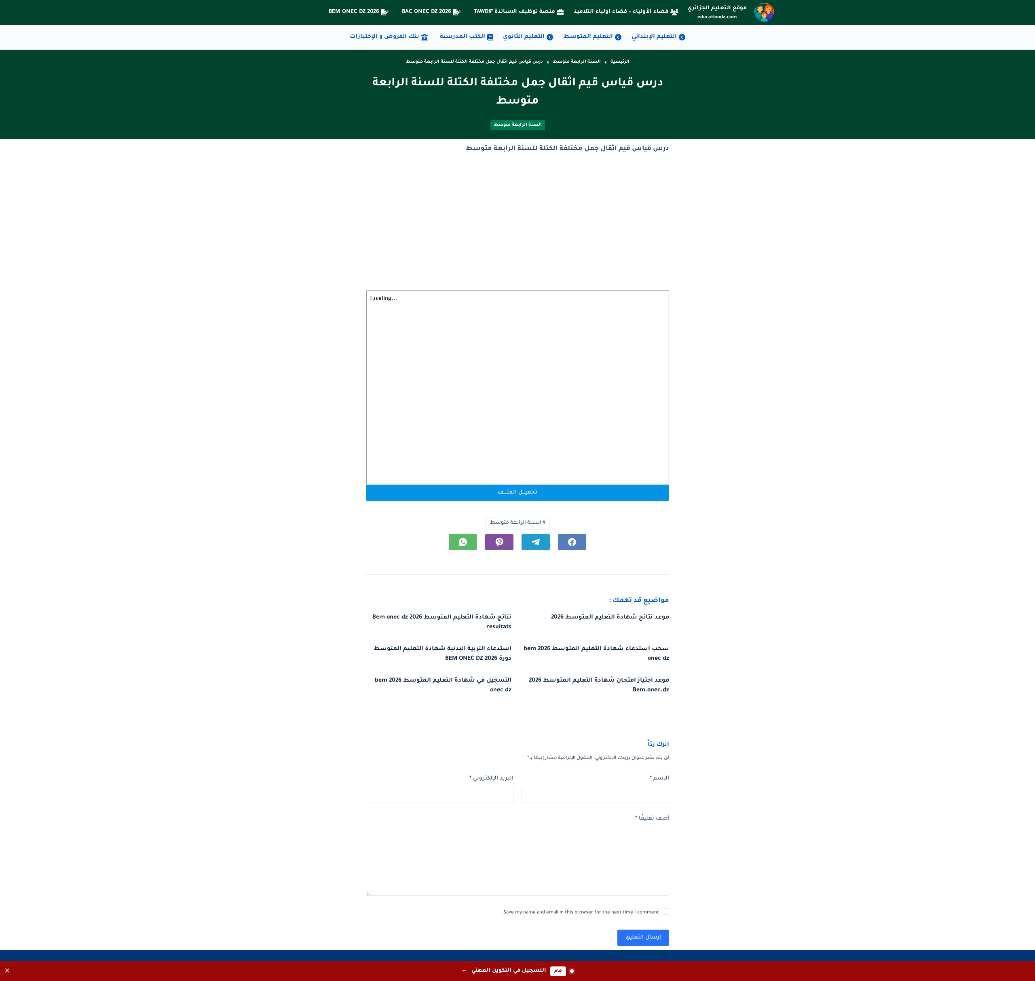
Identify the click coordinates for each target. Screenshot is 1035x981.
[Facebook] (572, 542)
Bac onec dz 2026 (426, 12)
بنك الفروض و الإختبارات (384, 37)
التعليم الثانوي (524, 37)
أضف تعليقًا (652, 819)
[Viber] (499, 542)
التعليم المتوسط (588, 37)
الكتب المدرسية (462, 37)
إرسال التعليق (643, 937)
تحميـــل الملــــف (517, 492)
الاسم (659, 778)
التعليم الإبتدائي (654, 37)
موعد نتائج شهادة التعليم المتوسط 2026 (610, 617)
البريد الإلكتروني (491, 778)
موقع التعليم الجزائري (717, 8)
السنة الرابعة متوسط (518, 125)
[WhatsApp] (463, 542)
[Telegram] (536, 542)
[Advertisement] (517, 223)
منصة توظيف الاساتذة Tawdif (514, 12)
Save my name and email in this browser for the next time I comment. (580, 912)
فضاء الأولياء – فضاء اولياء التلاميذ (621, 12)
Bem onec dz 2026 (354, 12)
